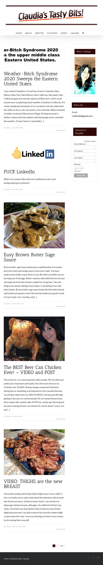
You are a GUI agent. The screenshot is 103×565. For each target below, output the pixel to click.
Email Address (80, 144)
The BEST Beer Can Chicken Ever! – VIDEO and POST (33, 369)
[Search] (83, 32)
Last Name (78, 158)
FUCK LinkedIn (19, 172)
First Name (78, 151)
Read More (60, 130)
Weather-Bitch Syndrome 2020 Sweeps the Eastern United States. (31, 79)
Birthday (77, 164)
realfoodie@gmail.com (82, 116)
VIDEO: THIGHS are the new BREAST (33, 483)
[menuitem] (19, 32)
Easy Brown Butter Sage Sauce (29, 257)
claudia (8, 128)
